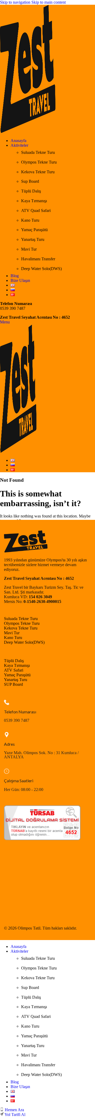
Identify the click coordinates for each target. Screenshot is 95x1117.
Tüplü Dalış (31, 191)
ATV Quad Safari (36, 210)
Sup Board (30, 181)
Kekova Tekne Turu (38, 172)
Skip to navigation (15, 2)
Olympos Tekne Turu (39, 162)
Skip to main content (48, 2)
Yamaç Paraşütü (34, 229)
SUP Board (13, 684)
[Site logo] (27, 131)
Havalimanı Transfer (38, 259)
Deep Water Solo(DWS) (41, 268)
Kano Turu (30, 220)
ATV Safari (13, 670)
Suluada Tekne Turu (38, 152)
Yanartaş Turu (32, 239)
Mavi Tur (29, 249)
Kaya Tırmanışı (34, 201)
